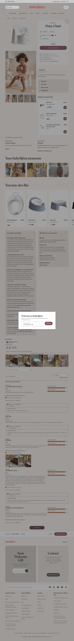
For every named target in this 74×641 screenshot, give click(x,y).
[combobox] (32, 324)
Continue (48, 323)
